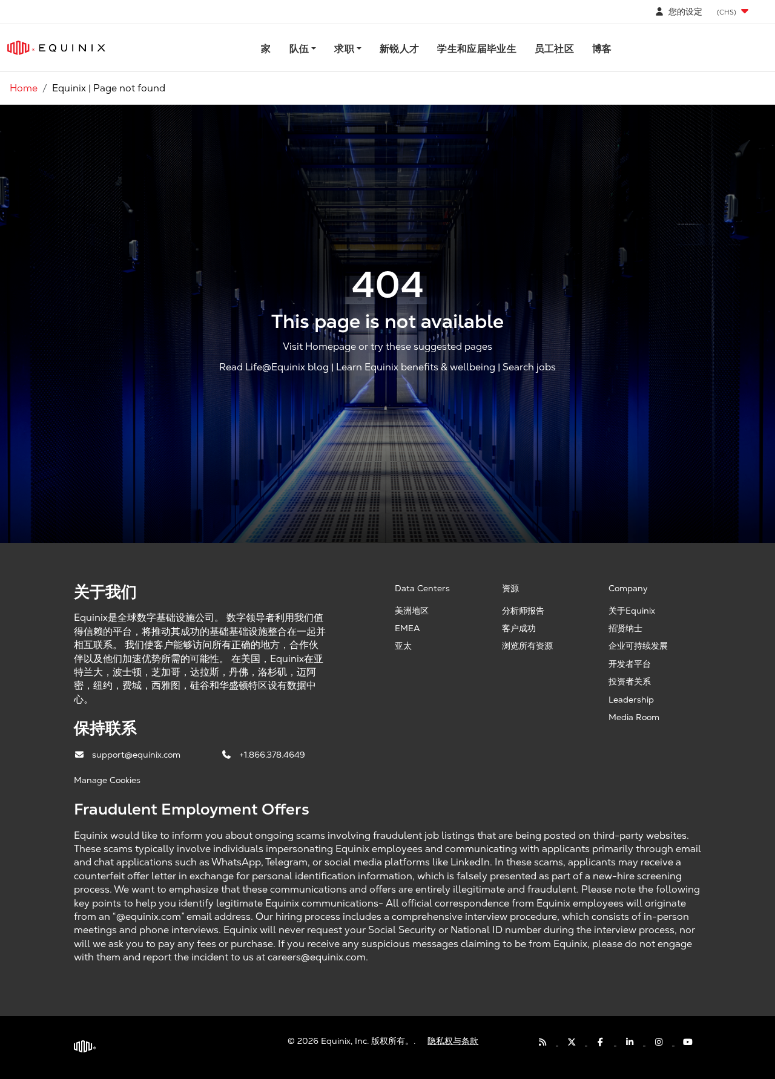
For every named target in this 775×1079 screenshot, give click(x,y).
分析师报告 (523, 610)
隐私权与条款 (452, 1040)
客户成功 (519, 628)
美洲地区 (412, 610)
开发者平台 (629, 663)
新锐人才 (399, 48)
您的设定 (684, 11)
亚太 (403, 645)
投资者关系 (629, 681)
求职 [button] (344, 48)
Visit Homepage (319, 346)
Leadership (631, 699)
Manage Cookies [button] (107, 780)
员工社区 (554, 48)
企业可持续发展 (638, 645)
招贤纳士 (625, 628)
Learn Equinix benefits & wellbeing (415, 367)
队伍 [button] (299, 48)
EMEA (407, 628)
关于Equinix (631, 610)
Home (24, 88)
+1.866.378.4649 (272, 754)
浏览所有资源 (527, 645)
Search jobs (529, 367)
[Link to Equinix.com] (56, 48)
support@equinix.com (137, 754)
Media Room (633, 717)
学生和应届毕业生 (476, 48)
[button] (733, 12)
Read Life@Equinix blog (274, 367)
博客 (602, 48)
